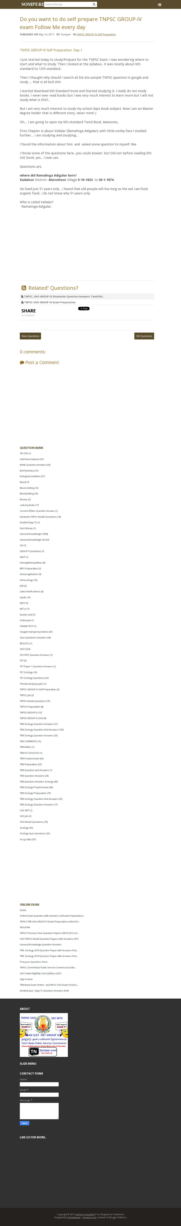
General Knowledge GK (32, 539)
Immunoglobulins (29, 574)
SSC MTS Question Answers (34, 654)
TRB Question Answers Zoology (36, 781)
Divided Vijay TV (28, 522)
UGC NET (24, 810)
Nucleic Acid (26, 614)
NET (22, 608)
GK (21, 545)
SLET (22, 649)
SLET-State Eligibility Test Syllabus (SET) (40, 973)
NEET (22, 603)
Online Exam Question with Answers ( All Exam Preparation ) (52, 915)
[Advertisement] (46, 872)
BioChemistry (27, 470)
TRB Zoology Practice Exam (34, 787)
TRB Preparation (28, 764)
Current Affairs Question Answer (37, 510)
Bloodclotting (27, 493)
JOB (22, 585)
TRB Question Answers (32, 775)
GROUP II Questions (30, 551)
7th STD (24, 453)
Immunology (26, 580)
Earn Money (26, 528)
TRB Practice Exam (29, 758)
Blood (23, 482)
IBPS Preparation (29, 568)
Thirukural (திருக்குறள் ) (31, 683)
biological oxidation (30, 476)
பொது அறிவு (26, 839)
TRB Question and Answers (34, 770)
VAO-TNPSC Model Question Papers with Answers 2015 (49, 938)
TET (22, 660)
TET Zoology (26, 672)
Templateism (73, 1217)
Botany (23, 499)
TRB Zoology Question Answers (36, 724)
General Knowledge (30, 533)
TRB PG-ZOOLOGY (29, 752)
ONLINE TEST (26, 626)
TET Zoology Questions (32, 677)
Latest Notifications (30, 591)
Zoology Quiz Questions (33, 833)
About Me (25, 927)
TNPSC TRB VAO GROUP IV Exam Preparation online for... (50, 921)
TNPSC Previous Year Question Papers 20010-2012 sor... (49, 933)
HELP (22, 557)
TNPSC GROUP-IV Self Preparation (38, 689)
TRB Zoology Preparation (33, 793)
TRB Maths (25, 747)
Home (23, 910)
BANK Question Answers (33, 464)
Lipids (23, 597)
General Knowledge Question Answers (41, 944)
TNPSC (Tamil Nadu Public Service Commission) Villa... (48, 967)
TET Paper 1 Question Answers (36, 666)
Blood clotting (27, 487)
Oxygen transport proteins (34, 631)
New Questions (30, 336)
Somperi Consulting (85, 1214)
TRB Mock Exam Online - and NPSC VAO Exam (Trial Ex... (49, 984)
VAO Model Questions (31, 821)
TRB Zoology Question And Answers (39, 729)
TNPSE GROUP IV (29, 712)
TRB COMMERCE (28, 741)
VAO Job (24, 816)
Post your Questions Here (34, 961)
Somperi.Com (90, 1217)
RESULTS (24, 643)
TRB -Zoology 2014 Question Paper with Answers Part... (49, 950)
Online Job (25, 620)
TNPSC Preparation (30, 706)
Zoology (24, 827)
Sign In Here (26, 979)
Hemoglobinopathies (31, 562)
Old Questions (144, 336)
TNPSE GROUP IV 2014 (31, 718)
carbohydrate (27, 505)
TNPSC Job (25, 695)
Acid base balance (29, 459)
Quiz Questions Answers (33, 637)
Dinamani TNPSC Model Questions (38, 516)
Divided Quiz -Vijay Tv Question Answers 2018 (44, 990)
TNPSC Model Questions (33, 701)
